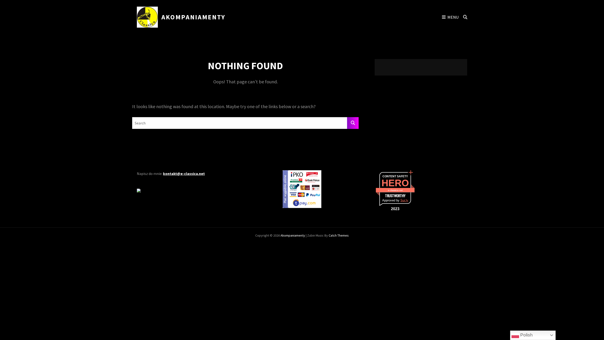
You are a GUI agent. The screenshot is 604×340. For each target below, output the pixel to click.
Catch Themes (339, 235)
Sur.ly (404, 200)
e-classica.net (395, 190)
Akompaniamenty (193, 17)
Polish (526, 334)
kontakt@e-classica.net (184, 173)
